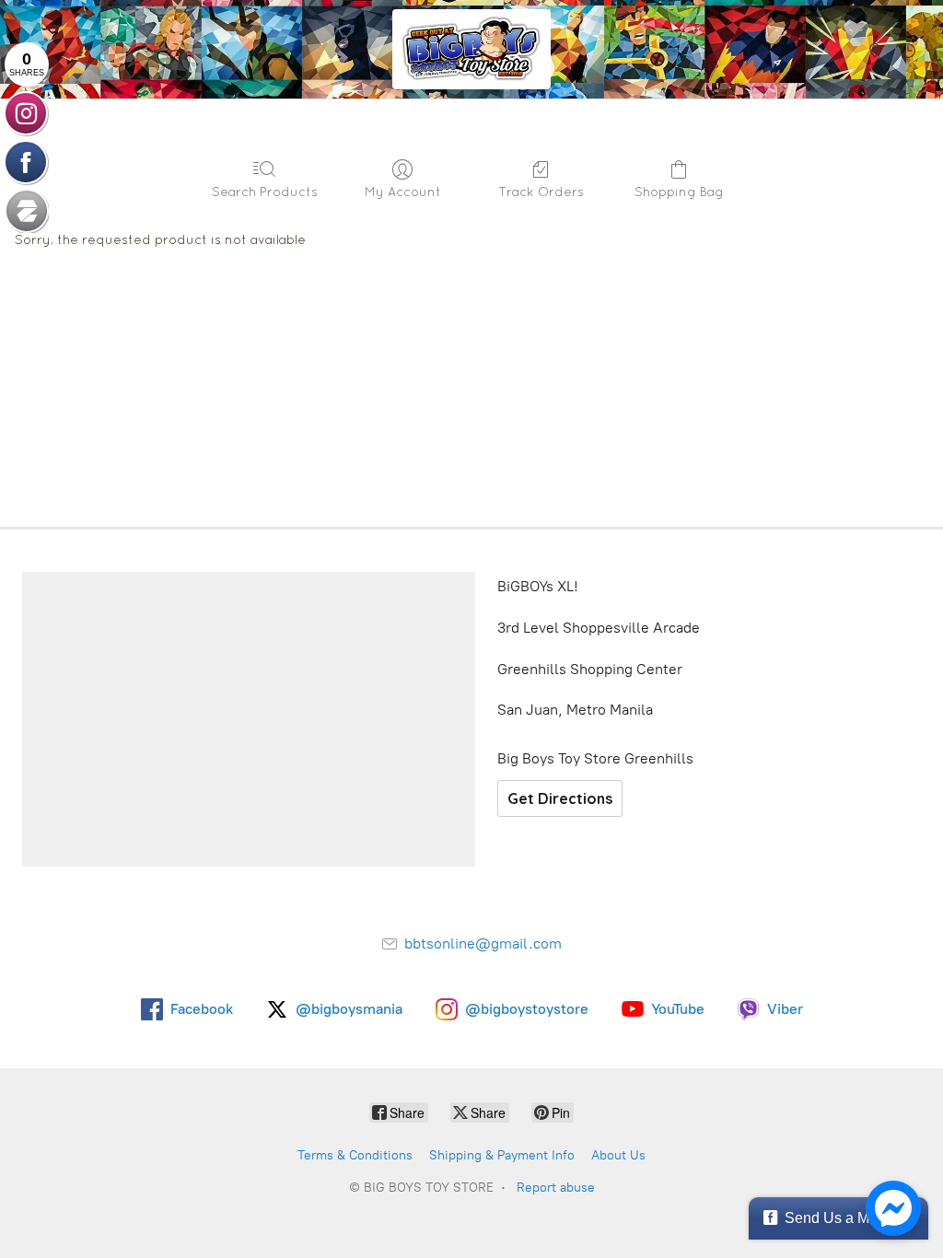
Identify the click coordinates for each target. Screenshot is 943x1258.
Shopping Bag (679, 191)
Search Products (265, 191)
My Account (403, 191)
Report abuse (556, 1187)
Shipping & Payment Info (502, 1155)
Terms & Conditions (355, 1155)
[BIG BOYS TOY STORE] (471, 49)
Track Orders (541, 191)
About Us (618, 1155)
